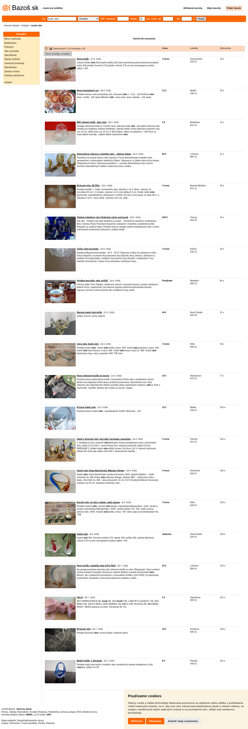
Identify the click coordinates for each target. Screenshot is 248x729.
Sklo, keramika (11, 51)
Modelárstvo (10, 43)
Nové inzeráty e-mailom (57, 53)
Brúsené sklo (84, 629)
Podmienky (53, 712)
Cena (165, 48)
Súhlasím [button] (136, 721)
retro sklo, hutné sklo (88, 344)
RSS (79, 712)
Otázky (12, 712)
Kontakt (33, 712)
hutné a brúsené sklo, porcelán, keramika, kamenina (104, 439)
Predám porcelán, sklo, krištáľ (92, 280)
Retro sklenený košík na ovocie (93, 375)
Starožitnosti (10, 55)
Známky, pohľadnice (14, 75)
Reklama (42, 712)
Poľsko (41, 723)
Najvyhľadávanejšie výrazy (30, 720)
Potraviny (9, 47)
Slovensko (14, 723)
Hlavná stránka (11, 25)
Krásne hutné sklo (86, 407)
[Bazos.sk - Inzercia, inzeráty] (20, 10)
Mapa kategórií (8, 720)
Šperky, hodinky (12, 59)
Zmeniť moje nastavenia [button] (183, 721)
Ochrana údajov (68, 712)
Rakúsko (50, 723)
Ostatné (25, 25)
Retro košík (83, 59)
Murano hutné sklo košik (89, 312)
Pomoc (4, 712)
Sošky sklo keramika (88, 249)
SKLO (80, 597)
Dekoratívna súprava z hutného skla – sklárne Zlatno (104, 154)
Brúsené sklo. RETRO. (88, 185)
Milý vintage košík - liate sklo (91, 122)
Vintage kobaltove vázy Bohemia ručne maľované (102, 217)
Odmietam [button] (155, 721)
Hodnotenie (23, 712)
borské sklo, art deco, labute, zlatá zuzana (98, 502)
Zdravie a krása (12, 71)
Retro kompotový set (88, 90)
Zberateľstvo (10, 67)
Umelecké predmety (14, 63)
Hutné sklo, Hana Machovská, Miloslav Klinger (101, 470)
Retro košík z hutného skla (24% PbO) (96, 565)
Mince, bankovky (12, 39)
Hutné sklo (82, 534)
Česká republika (29, 723)
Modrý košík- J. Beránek (89, 661)
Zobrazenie (225, 48)
